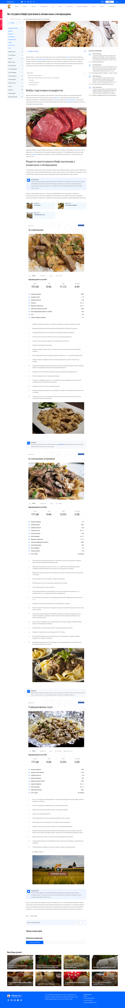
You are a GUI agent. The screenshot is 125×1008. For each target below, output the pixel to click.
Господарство (43, 6)
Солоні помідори (15, 72)
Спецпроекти (112, 6)
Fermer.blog (9, 6)
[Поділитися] (85, 51)
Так (78, 922)
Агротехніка (69, 6)
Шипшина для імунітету (98, 61)
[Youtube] (22, 1)
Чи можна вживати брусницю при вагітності (103, 84)
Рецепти (102, 6)
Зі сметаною (31, 80)
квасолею (73, 99)
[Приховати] (84, 73)
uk (103, 2)
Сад (53, 6)
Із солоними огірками (34, 82)
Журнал (34, 6)
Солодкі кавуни (15, 93)
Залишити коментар (34, 942)
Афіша (16, 6)
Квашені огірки (15, 51)
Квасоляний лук (15, 83)
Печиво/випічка (15, 79)
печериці (34, 154)
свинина (69, 102)
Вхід (110, 1)
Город (60, 6)
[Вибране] (117, 2)
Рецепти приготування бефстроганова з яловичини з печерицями (43, 77)
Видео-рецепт (69, 751)
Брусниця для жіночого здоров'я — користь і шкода (105, 73)
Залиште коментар (34, 938)
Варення (15, 58)
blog (10, 2)
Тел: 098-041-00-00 (88, 1000)
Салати (15, 86)
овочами (68, 99)
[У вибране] (30, 957)
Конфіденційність (87, 994)
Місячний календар (82, 6)
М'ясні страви (33, 916)
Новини (25, 6)
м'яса (68, 57)
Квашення (15, 90)
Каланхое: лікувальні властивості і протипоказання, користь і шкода (105, 95)
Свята (93, 6)
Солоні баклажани (15, 69)
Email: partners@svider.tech (90, 1002)
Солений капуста (15, 76)
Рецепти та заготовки (15, 19)
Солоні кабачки (15, 55)
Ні (82, 922)
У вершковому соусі (33, 84)
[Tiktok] (34, 1)
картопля (56, 97)
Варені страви (15, 62)
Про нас (85, 996)
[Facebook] (25, 1)
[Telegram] (28, 1)
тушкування (61, 444)
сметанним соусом (41, 59)
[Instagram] (31, 1)
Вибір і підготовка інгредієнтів (35, 75)
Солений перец (15, 65)
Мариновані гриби (15, 96)
